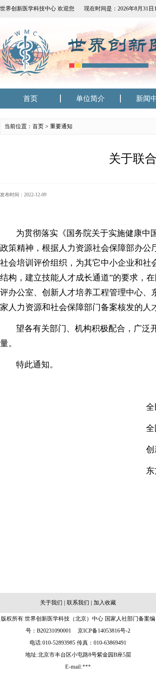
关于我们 (51, 603)
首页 (30, 99)
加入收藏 (105, 603)
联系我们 (78, 603)
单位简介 (90, 99)
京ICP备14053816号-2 (104, 631)
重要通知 (61, 126)
